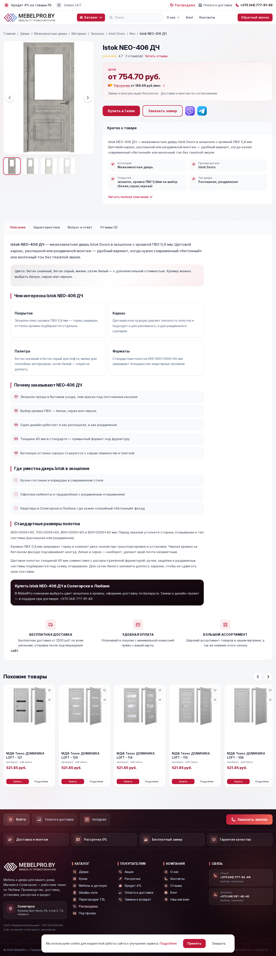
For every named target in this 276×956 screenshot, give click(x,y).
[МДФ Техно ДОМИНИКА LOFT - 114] (139, 717)
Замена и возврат (138, 899)
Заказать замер (162, 111)
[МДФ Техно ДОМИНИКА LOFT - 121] (29, 717)
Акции (129, 872)
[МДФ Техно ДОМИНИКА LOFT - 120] (84, 717)
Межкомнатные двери (50, 33)
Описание (18, 227)
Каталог (91, 17)
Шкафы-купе (88, 892)
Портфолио (87, 913)
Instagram (99, 819)
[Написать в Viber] (190, 111)
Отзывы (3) (109, 227)
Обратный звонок (255, 17)
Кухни (83, 879)
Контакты (207, 17)
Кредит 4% (133, 885)
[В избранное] (49, 690)
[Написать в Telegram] (202, 111)
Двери (25, 33)
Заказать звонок (252, 819)
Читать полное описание (128, 197)
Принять (194, 943)
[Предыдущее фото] (9, 97)
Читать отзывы (156, 56)
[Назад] (258, 676)
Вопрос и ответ (80, 227)
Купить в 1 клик (121, 111)
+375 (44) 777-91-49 (256, 5)
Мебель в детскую (93, 885)
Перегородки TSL (92, 899)
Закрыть (219, 943)
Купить (18, 781)
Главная (9, 33)
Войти (21, 819)
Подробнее (41, 781)
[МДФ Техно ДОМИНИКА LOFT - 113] (195, 717)
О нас (171, 17)
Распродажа (185, 5)
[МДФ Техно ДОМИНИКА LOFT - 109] (250, 717)
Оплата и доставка (217, 5)
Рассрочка (132, 879)
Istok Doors (117, 33)
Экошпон (97, 33)
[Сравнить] (49, 700)
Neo (132, 33)
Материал (79, 33)
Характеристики (46, 227)
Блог (189, 17)
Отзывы (176, 885)
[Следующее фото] (87, 97)
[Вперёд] (268, 676)
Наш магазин (179, 899)
